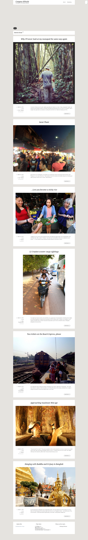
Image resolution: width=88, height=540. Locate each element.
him (23, 176)
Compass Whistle (22, 2)
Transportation (21, 322)
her (23, 108)
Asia (19, 177)
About (64, 2)
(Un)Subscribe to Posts (20, 526)
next (15, 28)
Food (19, 110)
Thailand (22, 110)
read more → (67, 113)
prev (14, 28)
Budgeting (69, 2)
